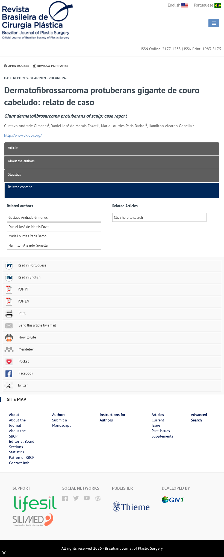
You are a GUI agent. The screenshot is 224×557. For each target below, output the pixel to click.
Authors (58, 414)
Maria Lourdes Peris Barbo (27, 236)
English (174, 5)
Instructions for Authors (112, 417)
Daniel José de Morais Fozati (29, 226)
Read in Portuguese (32, 265)
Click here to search (128, 217)
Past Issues (161, 430)
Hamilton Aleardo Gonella (28, 245)
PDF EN (23, 301)
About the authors (21, 161)
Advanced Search (199, 417)
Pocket (23, 361)
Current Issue (158, 423)
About (14, 414)
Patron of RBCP (21, 457)
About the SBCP (17, 433)
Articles (158, 414)
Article (13, 147)
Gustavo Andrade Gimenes (28, 217)
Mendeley (26, 349)
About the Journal (17, 423)
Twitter (22, 385)
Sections (16, 446)
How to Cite (27, 337)
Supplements (162, 436)
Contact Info (19, 462)
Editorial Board (21, 441)
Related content (20, 187)
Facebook (25, 373)
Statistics (14, 174)
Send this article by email (37, 325)
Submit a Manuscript (61, 423)
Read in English (29, 277)
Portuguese (204, 5)
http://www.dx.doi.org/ (23, 135)
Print (21, 313)
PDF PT (23, 289)
